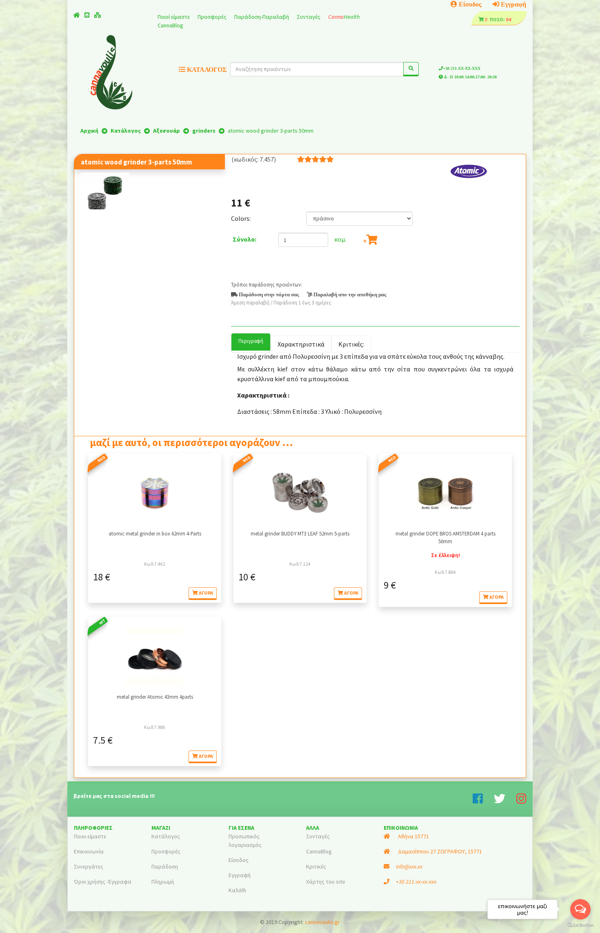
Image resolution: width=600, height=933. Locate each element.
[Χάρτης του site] (97, 15)
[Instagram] (521, 800)
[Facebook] (483, 800)
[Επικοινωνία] (86, 15)
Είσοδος (469, 4)
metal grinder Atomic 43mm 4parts (155, 696)
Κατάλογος (165, 836)
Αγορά (205, 593)
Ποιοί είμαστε (174, 16)
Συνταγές (309, 16)
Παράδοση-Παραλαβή (262, 16)
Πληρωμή (162, 881)
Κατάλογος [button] (206, 69)
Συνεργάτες (88, 866)
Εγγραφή (512, 4)
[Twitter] (505, 800)
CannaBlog (170, 25)
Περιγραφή (250, 341)
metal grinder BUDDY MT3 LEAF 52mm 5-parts (300, 533)
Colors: (241, 218)
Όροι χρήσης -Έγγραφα (102, 881)
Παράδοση (164, 866)
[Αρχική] (76, 15)
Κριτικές (316, 866)
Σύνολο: (244, 239)
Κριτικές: (351, 344)
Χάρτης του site (325, 881)
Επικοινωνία (89, 851)
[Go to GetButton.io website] (580, 924)
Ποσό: (495, 19)
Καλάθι (237, 890)
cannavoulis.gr (322, 922)
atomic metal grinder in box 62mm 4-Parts (155, 533)
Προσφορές (213, 16)
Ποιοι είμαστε (90, 836)
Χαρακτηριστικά (301, 344)
